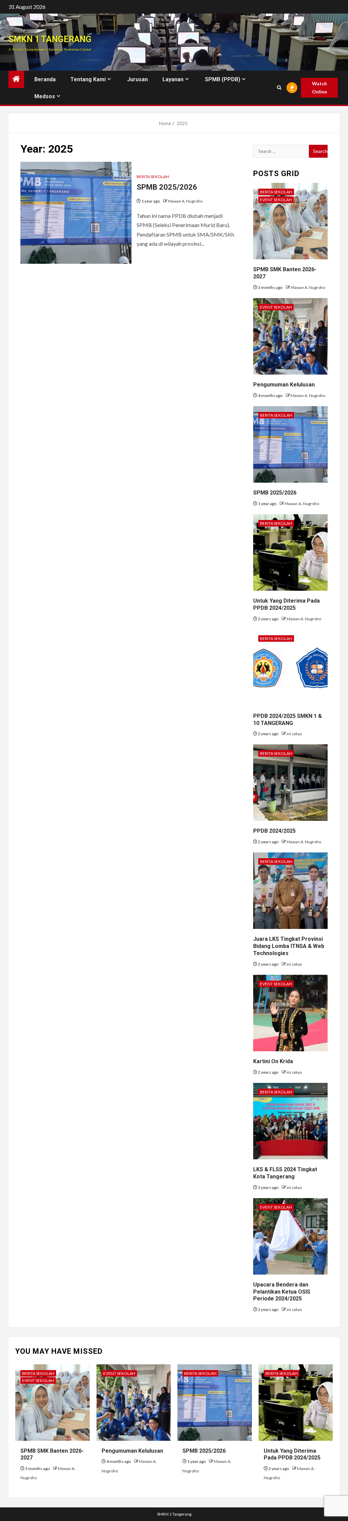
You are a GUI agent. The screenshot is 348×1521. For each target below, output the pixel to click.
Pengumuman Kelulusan (284, 384)
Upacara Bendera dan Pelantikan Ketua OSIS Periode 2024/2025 (281, 1291)
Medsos (44, 96)
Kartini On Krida (273, 1061)
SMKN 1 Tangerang (49, 39)
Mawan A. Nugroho (185, 201)
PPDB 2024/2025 (274, 831)
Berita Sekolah (153, 176)
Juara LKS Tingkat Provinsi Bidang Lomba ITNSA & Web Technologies (288, 946)
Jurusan (137, 79)
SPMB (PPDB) (222, 79)
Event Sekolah (276, 199)
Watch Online (319, 87)
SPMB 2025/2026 (167, 187)
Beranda (45, 79)
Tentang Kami (88, 79)
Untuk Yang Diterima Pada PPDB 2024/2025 (292, 1454)
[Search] (279, 87)
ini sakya (294, 733)
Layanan (173, 79)
